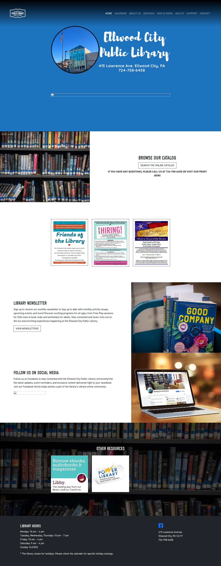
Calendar (121, 13)
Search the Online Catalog (157, 165)
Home (108, 13)
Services (149, 13)
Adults (179, 13)
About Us (135, 13)
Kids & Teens (165, 13)
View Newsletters (27, 328)
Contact (205, 13)
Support (192, 13)
